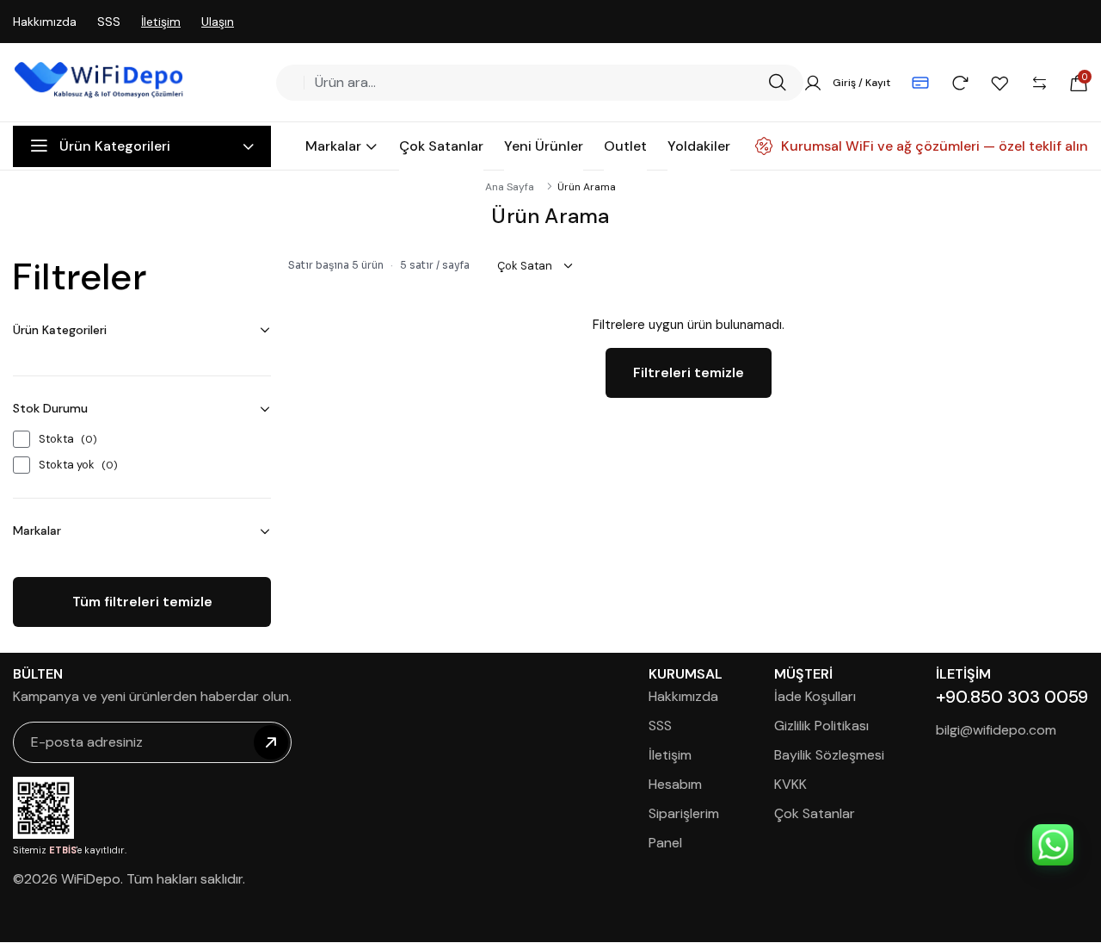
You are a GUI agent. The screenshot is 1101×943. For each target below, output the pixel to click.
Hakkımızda (45, 21)
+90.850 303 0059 (1012, 697)
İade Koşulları (815, 696)
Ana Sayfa (509, 187)
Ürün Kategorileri (60, 330)
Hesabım (675, 784)
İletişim (161, 21)
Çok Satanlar (814, 813)
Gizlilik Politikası (821, 726)
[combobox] (534, 82)
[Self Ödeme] (920, 82)
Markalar (37, 530)
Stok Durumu (50, 408)
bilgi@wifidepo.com (996, 730)
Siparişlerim (684, 813)
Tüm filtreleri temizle (142, 601)
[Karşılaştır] (1039, 82)
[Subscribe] (271, 742)
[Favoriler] (999, 82)
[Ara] (776, 82)
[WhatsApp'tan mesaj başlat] (1052, 844)
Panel (665, 843)
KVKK (790, 784)
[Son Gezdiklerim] (959, 82)
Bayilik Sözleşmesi (829, 755)
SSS (108, 21)
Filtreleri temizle (688, 372)
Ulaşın (217, 21)
